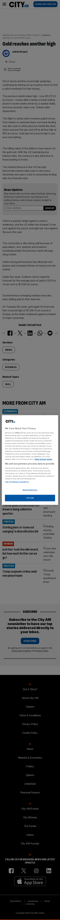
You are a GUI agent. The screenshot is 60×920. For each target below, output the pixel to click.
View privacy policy (43, 459)
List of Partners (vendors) (17, 482)
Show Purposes (30, 490)
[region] (30, 460)
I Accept (30, 498)
